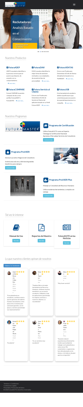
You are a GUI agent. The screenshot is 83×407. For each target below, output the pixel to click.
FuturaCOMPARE (17, 89)
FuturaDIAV (39, 67)
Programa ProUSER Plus (60, 179)
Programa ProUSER (20, 151)
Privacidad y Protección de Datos (14, 388)
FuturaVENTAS (66, 67)
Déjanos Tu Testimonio (12, 265)
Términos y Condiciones (11, 383)
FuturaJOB (64, 89)
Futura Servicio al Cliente (41, 90)
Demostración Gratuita (22, 46)
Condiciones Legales (10, 385)
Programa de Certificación (61, 125)
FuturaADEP (14, 67)
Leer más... (12, 83)
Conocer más (48, 140)
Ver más (16, 240)
